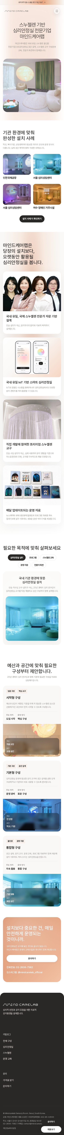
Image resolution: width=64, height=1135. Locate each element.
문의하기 (51, 1121)
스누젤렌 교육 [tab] (48, 557)
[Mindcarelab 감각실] (16, 11)
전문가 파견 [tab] (38, 565)
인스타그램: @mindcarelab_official (24, 972)
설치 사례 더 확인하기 (31, 218)
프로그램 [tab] (32, 557)
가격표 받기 (8, 1080)
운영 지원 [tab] (24, 565)
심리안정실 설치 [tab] (16, 557)
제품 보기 (51, 1129)
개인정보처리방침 (9, 1128)
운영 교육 (7, 1058)
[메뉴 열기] (57, 11)
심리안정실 (8, 1046)
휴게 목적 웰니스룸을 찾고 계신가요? (32, 2)
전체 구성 (7, 1041)
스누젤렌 (7, 1052)
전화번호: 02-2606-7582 (20, 967)
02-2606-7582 (9, 1124)
